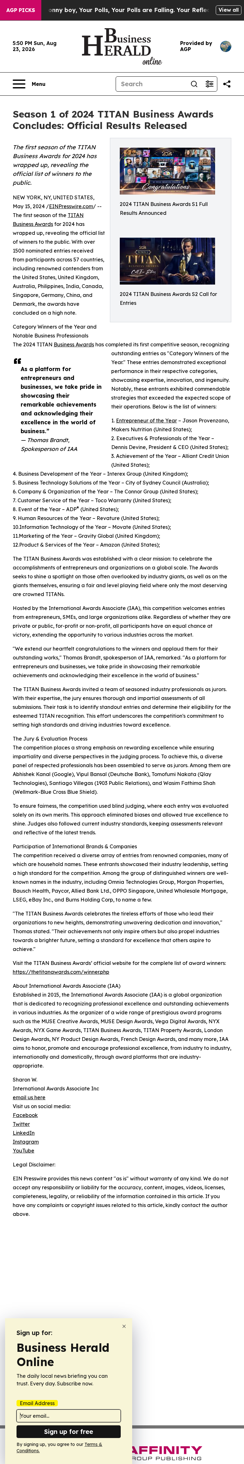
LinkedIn (24, 1133)
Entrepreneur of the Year (146, 420)
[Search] (194, 84)
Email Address (37, 1403)
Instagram (26, 1142)
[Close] (124, 1326)
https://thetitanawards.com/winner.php (61, 972)
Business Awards (74, 344)
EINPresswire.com (71, 206)
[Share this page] (226, 84)
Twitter (21, 1124)
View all (229, 10)
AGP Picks (20, 10)
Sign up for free (68, 1431)
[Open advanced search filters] (209, 84)
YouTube (23, 1150)
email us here (29, 1097)
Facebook (25, 1115)
